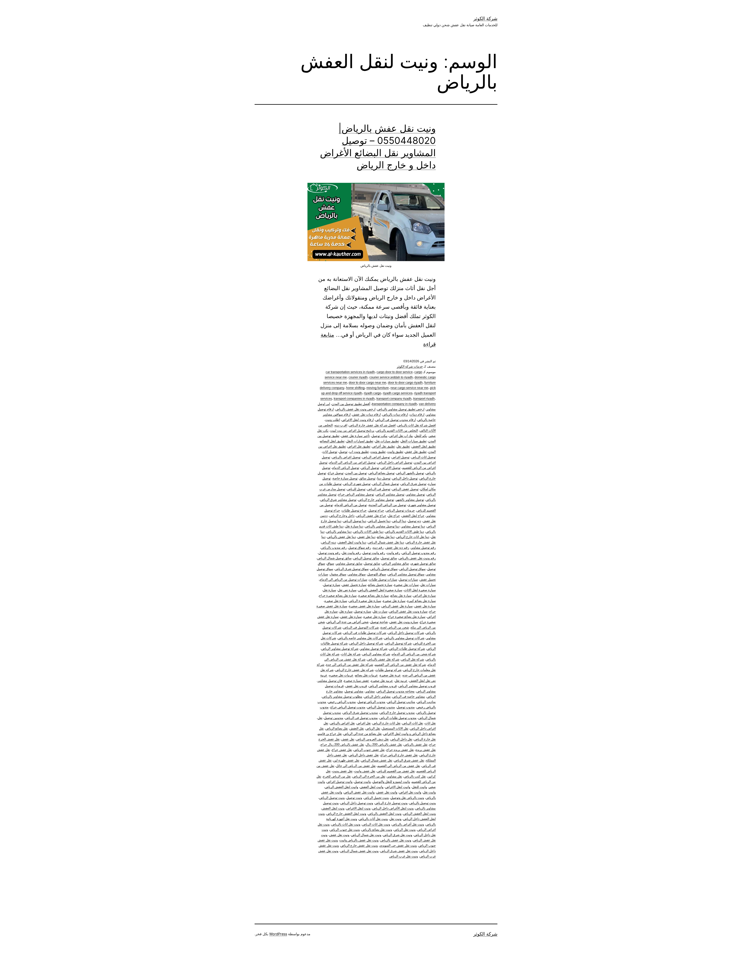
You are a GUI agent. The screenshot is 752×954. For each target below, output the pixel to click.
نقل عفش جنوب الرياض (369, 749)
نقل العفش (357, 728)
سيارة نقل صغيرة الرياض (365, 600)
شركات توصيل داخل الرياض (406, 632)
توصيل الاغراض (390, 467)
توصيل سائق (367, 478)
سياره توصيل (362, 611)
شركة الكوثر (485, 18)
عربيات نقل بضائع (366, 675)
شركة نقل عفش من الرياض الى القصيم (400, 664)
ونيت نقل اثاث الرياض (376, 824)
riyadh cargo (372, 393)
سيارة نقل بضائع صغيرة (373, 595)
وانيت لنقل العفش (371, 787)
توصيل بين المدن (356, 473)
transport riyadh (424, 398)
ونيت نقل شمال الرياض (366, 835)
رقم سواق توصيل (359, 547)
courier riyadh (358, 377)
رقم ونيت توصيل (329, 553)
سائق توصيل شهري (423, 563)
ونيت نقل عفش (339, 835)
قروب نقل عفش (356, 686)
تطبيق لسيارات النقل (359, 441)
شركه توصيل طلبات (388, 670)
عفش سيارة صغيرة (356, 680)
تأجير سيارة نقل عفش (355, 435)
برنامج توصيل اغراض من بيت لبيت (352, 430)
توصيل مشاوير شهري (422, 505)
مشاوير (370, 691)
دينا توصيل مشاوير (413, 526)
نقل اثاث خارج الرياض (386, 723)
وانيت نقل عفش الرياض (359, 792)
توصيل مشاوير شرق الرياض (338, 499)
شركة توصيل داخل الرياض (366, 643)
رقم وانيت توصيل (373, 553)
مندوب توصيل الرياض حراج (347, 707)
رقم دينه (378, 547)
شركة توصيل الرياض (398, 643)
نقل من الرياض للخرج (337, 776)
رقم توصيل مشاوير (423, 547)
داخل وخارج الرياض (341, 515)
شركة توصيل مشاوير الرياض (339, 648)
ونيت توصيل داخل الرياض (356, 803)
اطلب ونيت (332, 419)
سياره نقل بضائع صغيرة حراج (406, 616)
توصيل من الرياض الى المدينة (387, 505)
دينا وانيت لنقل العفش (352, 542)
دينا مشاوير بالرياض (339, 531)
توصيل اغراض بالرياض (346, 457)
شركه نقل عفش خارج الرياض (354, 670)
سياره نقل (345, 611)
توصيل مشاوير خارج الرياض (376, 499)
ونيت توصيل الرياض (332, 797)
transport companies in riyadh (354, 398)
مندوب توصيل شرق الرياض (360, 712)
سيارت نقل (380, 611)
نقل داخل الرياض (401, 739)
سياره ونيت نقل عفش (404, 622)
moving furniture (377, 388)
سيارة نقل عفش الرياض (397, 606)
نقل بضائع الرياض (336, 728)
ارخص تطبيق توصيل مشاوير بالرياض (400, 409)
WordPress (278, 934)
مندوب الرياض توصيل (371, 701)
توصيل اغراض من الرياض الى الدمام (352, 462)
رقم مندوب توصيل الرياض (419, 553)
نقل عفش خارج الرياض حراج (399, 755)
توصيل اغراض (400, 457)
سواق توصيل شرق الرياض (352, 569)
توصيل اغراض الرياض (376, 457)
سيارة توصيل (331, 584)
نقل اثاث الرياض (412, 723)
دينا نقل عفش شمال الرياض (386, 542)
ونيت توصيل (354, 797)
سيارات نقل (428, 584)
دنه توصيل (414, 521)
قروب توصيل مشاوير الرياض (417, 686)
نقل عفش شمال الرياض (376, 760)
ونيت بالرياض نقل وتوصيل (407, 797)
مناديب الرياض (426, 701)
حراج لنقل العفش (413, 515)
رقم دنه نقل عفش (397, 547)
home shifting (355, 388)
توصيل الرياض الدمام (345, 467)
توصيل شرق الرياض (413, 483)
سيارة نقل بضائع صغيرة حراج (338, 595)
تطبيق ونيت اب (359, 451)
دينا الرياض (399, 521)
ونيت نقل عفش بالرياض (395, 840)
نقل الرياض (373, 728)
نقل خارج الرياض (425, 739)
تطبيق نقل (403, 446)
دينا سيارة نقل (354, 526)
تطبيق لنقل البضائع (332, 441)
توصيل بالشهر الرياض (410, 473)
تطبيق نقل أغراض (383, 446)
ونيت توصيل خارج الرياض (391, 803)
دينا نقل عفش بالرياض (341, 536)
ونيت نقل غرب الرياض (403, 856)
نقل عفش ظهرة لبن (346, 760)
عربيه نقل (401, 680)
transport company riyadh (393, 398)
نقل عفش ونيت (342, 771)
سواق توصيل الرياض (412, 569)
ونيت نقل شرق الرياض (397, 835)
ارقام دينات (417, 414)
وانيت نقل (429, 792)
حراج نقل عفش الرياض (371, 515)
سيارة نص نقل (347, 590)
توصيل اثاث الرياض (423, 457)
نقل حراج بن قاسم (330, 733)
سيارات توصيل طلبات (383, 579)
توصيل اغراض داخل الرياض (394, 462)
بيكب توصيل (379, 435)
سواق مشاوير (357, 574)
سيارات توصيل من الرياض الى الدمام (343, 579)
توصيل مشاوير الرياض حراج (356, 494)
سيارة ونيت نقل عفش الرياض (408, 611)
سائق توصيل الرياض (366, 558)
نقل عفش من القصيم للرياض (396, 771)
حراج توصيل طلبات (354, 510)
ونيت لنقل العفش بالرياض (384, 813)
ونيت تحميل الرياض (376, 797)
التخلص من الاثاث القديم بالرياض (397, 430)
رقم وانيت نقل (351, 553)
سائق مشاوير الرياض (395, 563)
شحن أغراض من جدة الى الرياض (348, 622)
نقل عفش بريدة (426, 749)
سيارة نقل (329, 590)
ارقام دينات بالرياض (395, 414)
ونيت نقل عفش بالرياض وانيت (359, 840)
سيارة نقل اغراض (424, 595)
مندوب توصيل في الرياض (361, 718)
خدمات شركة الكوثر (410, 366)
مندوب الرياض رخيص (342, 701)
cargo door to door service (395, 372)
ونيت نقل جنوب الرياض (345, 829)
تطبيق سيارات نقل (387, 441)
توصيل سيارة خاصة (345, 478)
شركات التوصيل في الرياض (361, 627)
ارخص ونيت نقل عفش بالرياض (355, 409)
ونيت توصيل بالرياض (422, 803)
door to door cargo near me (367, 382)
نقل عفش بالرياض (416, 744)
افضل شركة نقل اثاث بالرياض (416, 425)
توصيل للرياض (356, 489)
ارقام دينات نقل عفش (366, 414)
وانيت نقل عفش (386, 792)
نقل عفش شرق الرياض (409, 760)
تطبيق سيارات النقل (414, 441)
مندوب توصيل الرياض (381, 707)
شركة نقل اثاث (351, 654)
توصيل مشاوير (415, 494)
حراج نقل (394, 515)
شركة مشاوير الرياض (376, 654)
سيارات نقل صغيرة (406, 584)
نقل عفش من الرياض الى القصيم (398, 765)
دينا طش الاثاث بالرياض (368, 531)
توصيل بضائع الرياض (382, 473)
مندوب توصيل (406, 707)
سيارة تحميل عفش (354, 584)
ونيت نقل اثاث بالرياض (345, 824)
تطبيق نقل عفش (416, 451)
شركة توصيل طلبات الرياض (407, 648)
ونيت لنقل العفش (333, 808)
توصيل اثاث (330, 451)
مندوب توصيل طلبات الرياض (398, 718)
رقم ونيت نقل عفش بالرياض (417, 558)
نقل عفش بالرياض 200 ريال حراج (342, 744)
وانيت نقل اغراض (410, 792)
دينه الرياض (328, 542)
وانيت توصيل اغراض (339, 781)
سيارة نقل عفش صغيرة (364, 606)
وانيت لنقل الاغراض (397, 787)
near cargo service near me (409, 388)
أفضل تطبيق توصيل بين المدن (351, 404)
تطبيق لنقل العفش (424, 446)
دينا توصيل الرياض (354, 521)
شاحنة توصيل (379, 622)
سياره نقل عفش (351, 616)
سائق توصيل (389, 558)
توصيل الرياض (370, 467)
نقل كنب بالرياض (415, 776)
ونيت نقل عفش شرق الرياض (399, 851)
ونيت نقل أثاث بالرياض (373, 819)
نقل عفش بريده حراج (400, 749)
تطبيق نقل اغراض (359, 446)
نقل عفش (347, 739)
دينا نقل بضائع (386, 536)
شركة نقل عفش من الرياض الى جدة (349, 664)
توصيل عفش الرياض (405, 489)
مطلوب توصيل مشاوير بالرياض (342, 696)
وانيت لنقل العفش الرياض (341, 787)
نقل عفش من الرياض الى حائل (356, 765)
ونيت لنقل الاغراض (358, 808)
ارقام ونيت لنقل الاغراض (358, 419)
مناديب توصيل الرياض (401, 701)
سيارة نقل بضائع (400, 595)
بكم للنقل (421, 435)
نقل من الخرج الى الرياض (368, 776)
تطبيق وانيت (395, 451)
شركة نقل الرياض (412, 659)
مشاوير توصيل (354, 691)
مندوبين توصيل (333, 718)
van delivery (427, 404)
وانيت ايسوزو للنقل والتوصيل (391, 781)
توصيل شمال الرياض (385, 483)
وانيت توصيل (362, 781)
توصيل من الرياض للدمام (351, 505)
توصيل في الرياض (378, 489)
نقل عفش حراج (342, 749)
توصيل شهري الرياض (357, 483)
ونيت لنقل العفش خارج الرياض (346, 813)
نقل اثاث (430, 723)
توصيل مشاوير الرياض (390, 494)
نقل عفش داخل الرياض (364, 755)
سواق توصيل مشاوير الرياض (406, 574)
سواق (330, 563)
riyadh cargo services (397, 393)
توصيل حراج (335, 473)
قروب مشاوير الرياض (383, 686)
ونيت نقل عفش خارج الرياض (359, 845)
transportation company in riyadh (394, 404)
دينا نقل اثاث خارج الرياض (412, 536)
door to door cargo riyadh (405, 382)
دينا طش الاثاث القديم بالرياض (404, 531)
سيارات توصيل (408, 579)
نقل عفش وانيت (364, 771)
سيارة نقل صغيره (335, 600)
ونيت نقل (395, 819)
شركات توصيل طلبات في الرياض (364, 632)
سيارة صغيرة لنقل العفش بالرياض (380, 590)
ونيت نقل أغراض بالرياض (408, 824)
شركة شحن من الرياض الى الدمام (414, 654)
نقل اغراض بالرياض (342, 723)
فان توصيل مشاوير (330, 680)
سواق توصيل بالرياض (384, 569)
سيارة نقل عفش (425, 606)
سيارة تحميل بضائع (380, 584)
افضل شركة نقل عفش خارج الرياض (372, 425)
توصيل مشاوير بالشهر (410, 499)
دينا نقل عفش (366, 536)
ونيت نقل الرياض (405, 829)
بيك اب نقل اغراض (401, 435)
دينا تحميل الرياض (379, 521)
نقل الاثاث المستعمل (395, 728)
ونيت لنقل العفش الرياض (419, 813)
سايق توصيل (372, 563)
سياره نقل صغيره (374, 616)
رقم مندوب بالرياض (334, 547)
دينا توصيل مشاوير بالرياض (382, 526)
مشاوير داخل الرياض (377, 696)
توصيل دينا (383, 478)
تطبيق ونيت (378, 451)
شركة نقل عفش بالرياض (383, 659)
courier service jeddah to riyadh (391, 377)
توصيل (343, 451)
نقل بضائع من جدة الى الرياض (362, 733)
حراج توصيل (376, 510)
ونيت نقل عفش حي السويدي (398, 845)
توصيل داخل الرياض (405, 478)
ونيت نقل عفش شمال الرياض (359, 851)
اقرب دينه (340, 425)
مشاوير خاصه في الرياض (408, 696)
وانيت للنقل (419, 787)
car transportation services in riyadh (350, 372)
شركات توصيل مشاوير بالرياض (404, 638)
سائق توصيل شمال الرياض (334, 558)
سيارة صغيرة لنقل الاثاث (420, 590)
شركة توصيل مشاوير (373, 648)
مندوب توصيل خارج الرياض (397, 712)
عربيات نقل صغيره (341, 675)
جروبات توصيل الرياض (400, 510)
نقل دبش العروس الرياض (372, 739)
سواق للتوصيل (376, 574)
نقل (320, 718)
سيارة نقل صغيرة (394, 600)
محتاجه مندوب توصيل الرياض (396, 691)
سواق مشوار (338, 574)
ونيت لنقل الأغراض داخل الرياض (393, 808)
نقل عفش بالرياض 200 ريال (384, 744)
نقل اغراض (364, 723)
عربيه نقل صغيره (382, 680)
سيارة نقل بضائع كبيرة (421, 600)
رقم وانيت (393, 553)
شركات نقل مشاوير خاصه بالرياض (360, 638)
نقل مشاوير (394, 776)
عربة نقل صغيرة (390, 675)
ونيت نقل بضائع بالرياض (377, 829)
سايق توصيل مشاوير (349, 563)
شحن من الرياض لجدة (395, 627)
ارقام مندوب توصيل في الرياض (395, 419)
